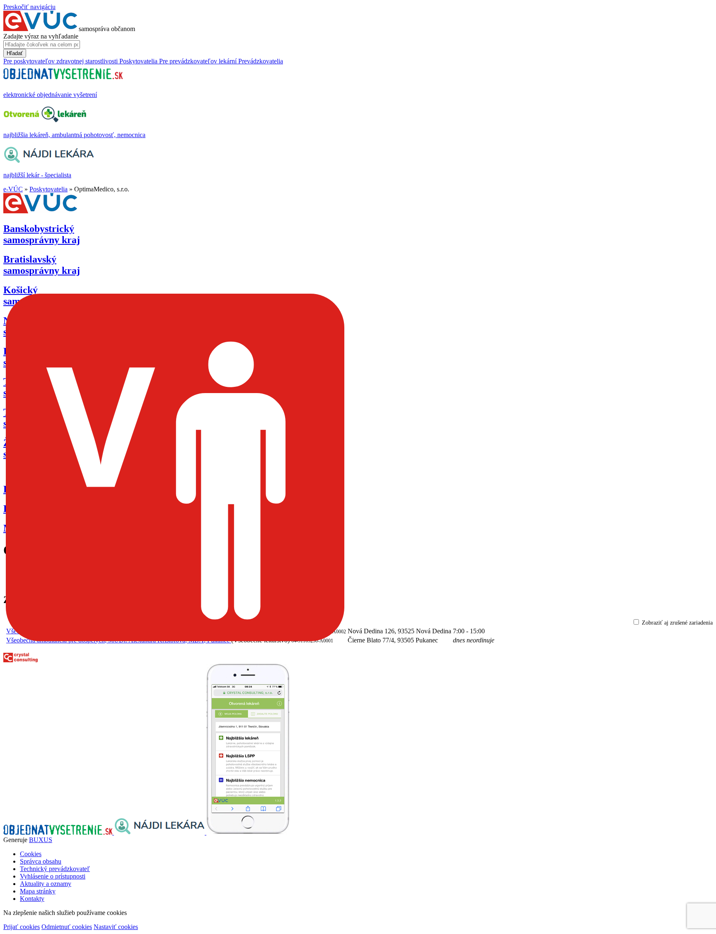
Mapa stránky (38, 891)
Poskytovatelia (48, 189)
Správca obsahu (40, 861)
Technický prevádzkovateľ (55, 868)
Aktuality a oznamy (45, 883)
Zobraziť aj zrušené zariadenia (677, 623)
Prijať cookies (21, 926)
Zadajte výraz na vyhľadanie (40, 36)
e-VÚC (13, 189)
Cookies (30, 853)
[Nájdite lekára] (160, 832)
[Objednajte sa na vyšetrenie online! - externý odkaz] (58, 832)
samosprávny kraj (41, 234)
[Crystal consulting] (20, 660)
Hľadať (15, 53)
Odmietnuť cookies (66, 926)
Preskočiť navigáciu (29, 6)
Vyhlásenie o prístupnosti (52, 876)
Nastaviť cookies (116, 926)
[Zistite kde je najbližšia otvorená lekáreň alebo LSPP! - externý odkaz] (247, 832)
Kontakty (32, 898)
